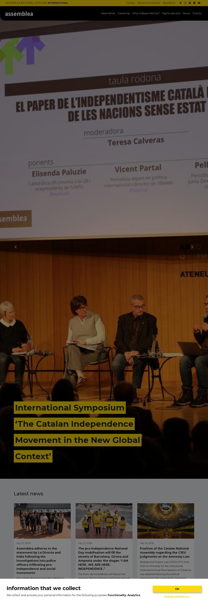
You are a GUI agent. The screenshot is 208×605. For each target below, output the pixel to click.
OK (177, 589)
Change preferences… (177, 596)
